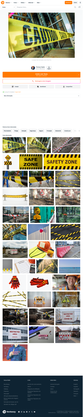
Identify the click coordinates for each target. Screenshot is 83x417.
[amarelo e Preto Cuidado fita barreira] (15, 197)
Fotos (15, 2)
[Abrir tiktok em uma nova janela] (29, 411)
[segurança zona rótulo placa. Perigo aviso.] (10, 161)
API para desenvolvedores (11, 396)
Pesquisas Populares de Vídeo (33, 399)
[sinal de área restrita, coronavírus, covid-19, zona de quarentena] (67, 317)
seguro (41, 131)
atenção (24, 131)
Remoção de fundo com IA (11, 402)
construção (67, 131)
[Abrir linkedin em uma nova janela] (24, 411)
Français (75, 393)
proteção (49, 131)
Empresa (6, 391)
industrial (58, 131)
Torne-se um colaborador (52, 391)
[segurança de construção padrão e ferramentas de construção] (14, 282)
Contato (51, 386)
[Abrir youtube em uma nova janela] (34, 411)
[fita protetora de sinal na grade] (16, 215)
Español (75, 386)
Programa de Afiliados (33, 389)
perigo (16, 131)
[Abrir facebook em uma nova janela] (19, 411)
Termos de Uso (50, 412)
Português (75, 389)
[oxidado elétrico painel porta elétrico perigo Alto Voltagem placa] (66, 299)
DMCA (28, 386)
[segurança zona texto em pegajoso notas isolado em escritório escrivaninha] (41, 334)
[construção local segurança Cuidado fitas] (39, 145)
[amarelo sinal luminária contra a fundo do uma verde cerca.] (42, 215)
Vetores (8, 2)
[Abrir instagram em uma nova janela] (21, 411)
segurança (33, 131)
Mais (38, 2)
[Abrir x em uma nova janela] (32, 411)
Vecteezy (6, 386)
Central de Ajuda (54, 384)
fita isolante (7, 131)
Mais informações (8, 95)
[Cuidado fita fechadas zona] (14, 145)
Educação (6, 393)
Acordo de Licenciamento (34, 384)
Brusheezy (6, 384)
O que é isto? (18, 92)
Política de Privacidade (61, 412)
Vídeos (22, 2)
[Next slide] (76, 131)
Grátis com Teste (41, 74)
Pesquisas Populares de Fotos (33, 395)
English (75, 384)
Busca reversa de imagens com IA (11, 398)
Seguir (48, 68)
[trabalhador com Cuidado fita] (15, 232)
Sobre (51, 389)
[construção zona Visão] (47, 266)
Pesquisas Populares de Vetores (33, 391)
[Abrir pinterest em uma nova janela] (26, 411)
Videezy (6, 389)
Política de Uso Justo (73, 412)
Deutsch (75, 391)
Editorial (30, 2)
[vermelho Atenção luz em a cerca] (38, 232)
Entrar (74, 2)
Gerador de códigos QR (10, 404)
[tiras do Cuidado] (67, 179)
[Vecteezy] (2, 2)
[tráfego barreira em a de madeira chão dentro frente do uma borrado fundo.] (39, 299)
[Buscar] (74, 7)
